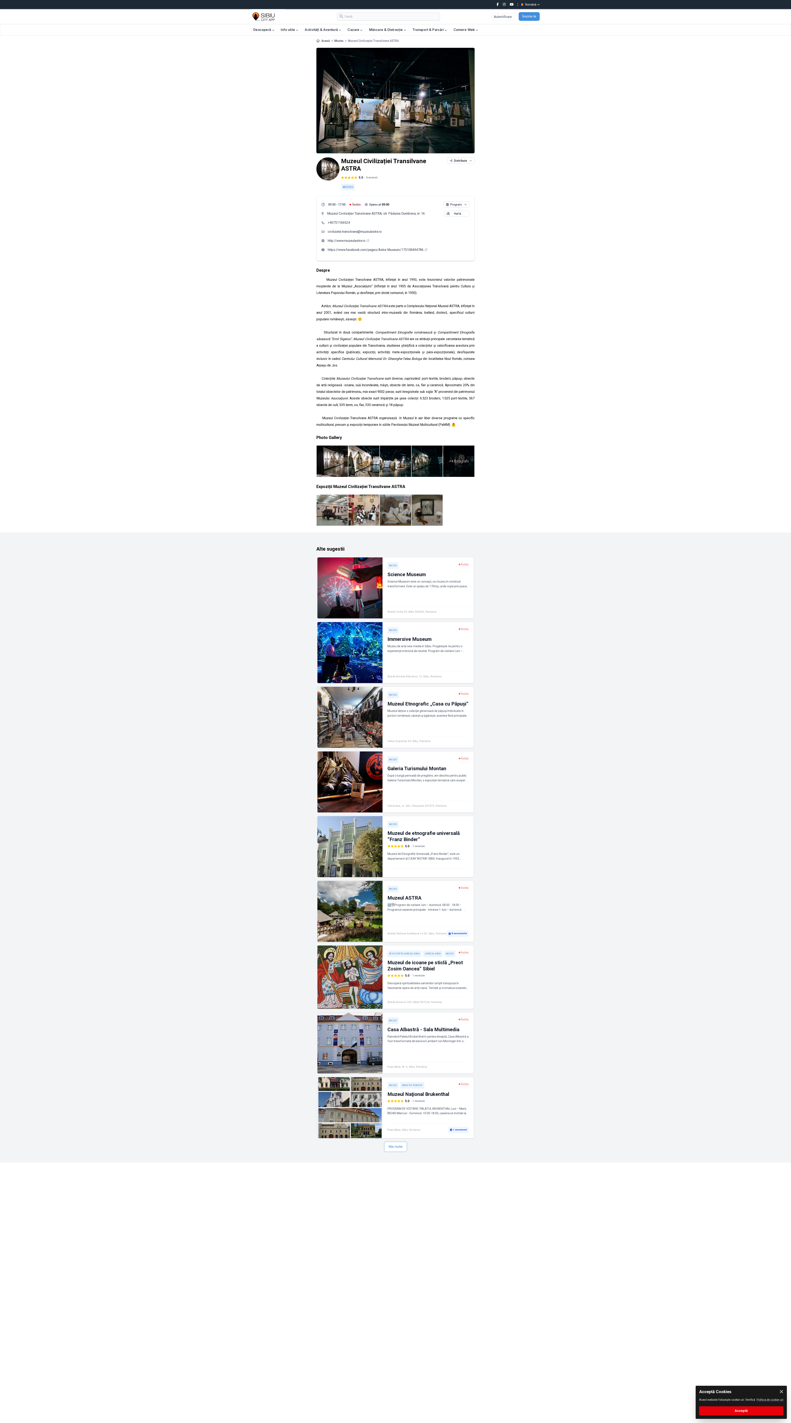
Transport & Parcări (428, 30)
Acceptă (741, 1411)
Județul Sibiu (433, 954)
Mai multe (395, 1147)
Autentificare (503, 17)
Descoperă (262, 30)
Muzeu (338, 40)
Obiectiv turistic (412, 1085)
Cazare (354, 30)
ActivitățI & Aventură (322, 30)
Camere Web (465, 30)
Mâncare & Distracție (386, 30)
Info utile (288, 30)
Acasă (325, 40)
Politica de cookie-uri (770, 1399)
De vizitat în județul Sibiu (404, 954)
